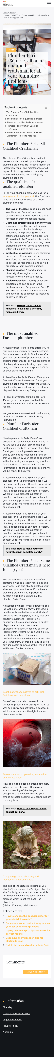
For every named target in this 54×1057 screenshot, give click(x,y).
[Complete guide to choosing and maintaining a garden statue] (27, 845)
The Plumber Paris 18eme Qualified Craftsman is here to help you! (24, 134)
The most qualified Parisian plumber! (25, 122)
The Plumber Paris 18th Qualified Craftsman (22, 114)
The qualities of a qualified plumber (24, 118)
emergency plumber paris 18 (18, 196)
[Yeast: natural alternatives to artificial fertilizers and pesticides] (27, 669)
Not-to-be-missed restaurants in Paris (27, 945)
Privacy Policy (10, 1025)
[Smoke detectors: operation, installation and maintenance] (27, 743)
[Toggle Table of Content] (45, 108)
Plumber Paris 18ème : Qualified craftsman (22, 127)
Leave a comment (35, 972)
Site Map (8, 1007)
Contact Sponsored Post (16, 1013)
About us (8, 1031)
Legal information (12, 1019)
